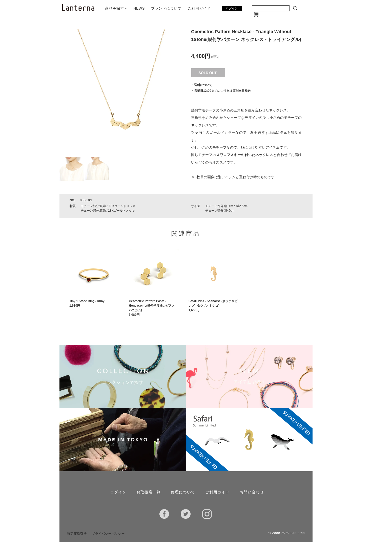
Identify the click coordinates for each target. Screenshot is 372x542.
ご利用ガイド (199, 8)
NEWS (139, 8)
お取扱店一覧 (148, 492)
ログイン (232, 8)
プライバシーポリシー (108, 533)
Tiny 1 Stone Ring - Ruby (87, 301)
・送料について (201, 85)
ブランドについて (166, 8)
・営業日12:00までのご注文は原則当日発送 (221, 91)
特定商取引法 (77, 533)
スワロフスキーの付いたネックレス (244, 155)
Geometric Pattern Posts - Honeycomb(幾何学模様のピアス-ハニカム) (152, 305)
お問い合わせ (252, 492)
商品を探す (114, 8)
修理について (183, 492)
